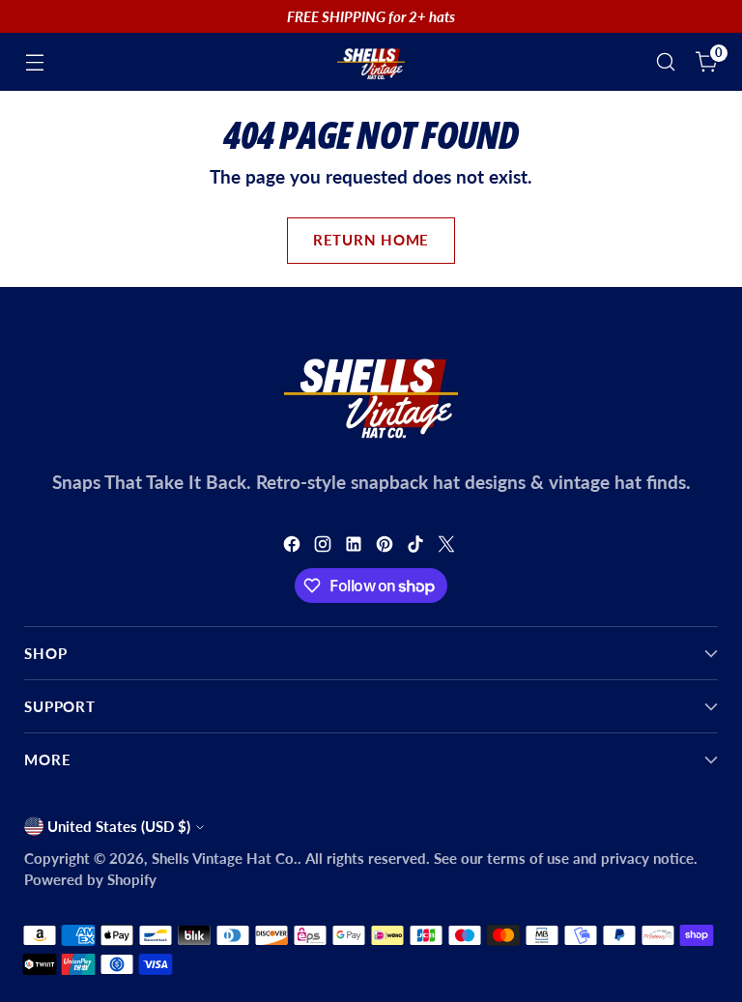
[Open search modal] (666, 62)
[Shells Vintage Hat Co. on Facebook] (293, 547)
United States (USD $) (118, 826)
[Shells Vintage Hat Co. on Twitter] (448, 547)
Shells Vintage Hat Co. (225, 858)
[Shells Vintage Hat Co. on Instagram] (324, 547)
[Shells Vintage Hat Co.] (371, 62)
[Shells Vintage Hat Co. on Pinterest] (386, 547)
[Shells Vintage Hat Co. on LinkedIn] (355, 547)
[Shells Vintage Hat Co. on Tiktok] (417, 547)
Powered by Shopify (90, 879)
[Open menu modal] (34, 62)
